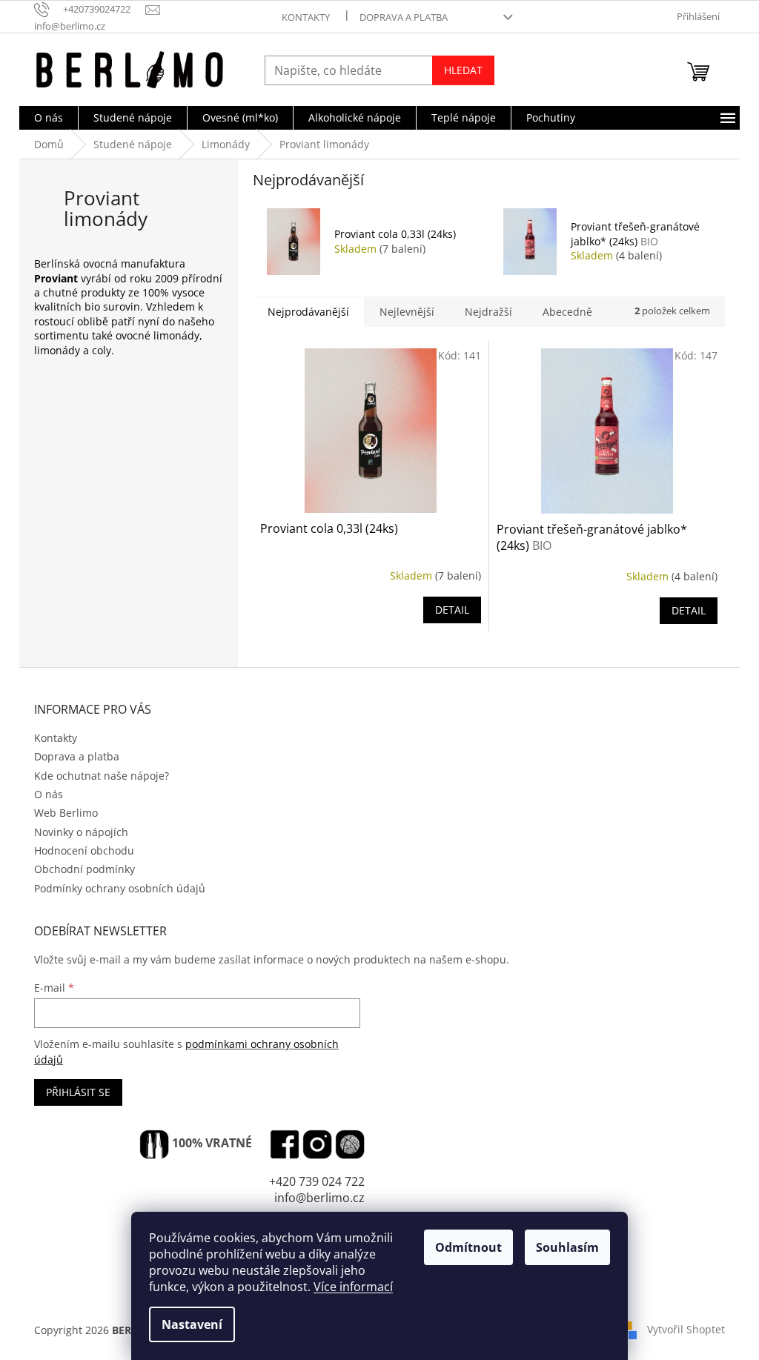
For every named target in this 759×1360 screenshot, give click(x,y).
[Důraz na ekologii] (154, 1144)
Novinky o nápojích (81, 832)
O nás (48, 794)
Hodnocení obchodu (84, 850)
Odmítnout (468, 1247)
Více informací (353, 1286)
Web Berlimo (66, 813)
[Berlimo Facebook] (284, 1144)
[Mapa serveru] (350, 1144)
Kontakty (306, 17)
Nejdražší (488, 312)
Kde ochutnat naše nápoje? (101, 776)
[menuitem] (48, 118)
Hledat (463, 70)
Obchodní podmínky (84, 869)
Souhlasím (567, 1247)
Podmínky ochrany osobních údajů (119, 888)
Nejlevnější (407, 312)
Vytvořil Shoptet (686, 1329)
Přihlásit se (78, 1092)
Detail (452, 610)
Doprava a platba (403, 17)
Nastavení (192, 1324)
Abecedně (567, 312)
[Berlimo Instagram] (317, 1144)
